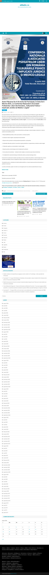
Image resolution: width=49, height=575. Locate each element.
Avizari (4, 225)
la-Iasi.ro (8, 561)
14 (29, 529)
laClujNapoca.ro (17, 553)
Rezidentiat (5, 249)
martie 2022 (5, 429)
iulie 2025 (5, 334)
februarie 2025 (6, 346)
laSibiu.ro (4, 567)
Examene (5, 237)
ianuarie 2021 (6, 462)
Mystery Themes (14, 573)
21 (29, 531)
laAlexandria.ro (15, 563)
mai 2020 (5, 481)
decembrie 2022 (6, 407)
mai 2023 (5, 396)
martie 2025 (5, 343)
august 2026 (5, 303)
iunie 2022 (5, 422)
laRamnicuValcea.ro (6, 558)
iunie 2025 (5, 336)
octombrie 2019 (6, 498)
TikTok (18, 187)
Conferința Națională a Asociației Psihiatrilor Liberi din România (18, 190)
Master (4, 247)
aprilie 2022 (5, 427)
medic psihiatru (35, 190)
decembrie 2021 (6, 436)
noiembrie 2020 (6, 467)
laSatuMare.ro (19, 566)
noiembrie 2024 (6, 353)
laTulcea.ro (17, 569)
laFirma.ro (34, 548)
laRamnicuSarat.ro (16, 556)
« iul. (3, 539)
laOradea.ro (4, 556)
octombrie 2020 (6, 469)
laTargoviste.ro (19, 567)
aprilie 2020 (5, 484)
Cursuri (4, 232)
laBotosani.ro (4, 566)
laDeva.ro (20, 554)
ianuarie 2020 (6, 491)
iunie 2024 (5, 365)
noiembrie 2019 (6, 495)
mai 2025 (5, 339)
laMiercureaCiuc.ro (36, 554)
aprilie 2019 (5, 512)
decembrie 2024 (6, 350)
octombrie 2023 (6, 384)
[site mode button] (43, 33)
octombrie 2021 (6, 441)
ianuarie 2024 (6, 377)
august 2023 (5, 389)
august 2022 (5, 417)
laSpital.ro (13, 548)
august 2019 (5, 503)
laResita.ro (14, 566)
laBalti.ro (22, 549)
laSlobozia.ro (13, 567)
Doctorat (5, 235)
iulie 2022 (5, 419)
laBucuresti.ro (10, 553)
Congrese (4, 110)
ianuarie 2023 (6, 405)
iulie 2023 (5, 391)
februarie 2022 (6, 431)
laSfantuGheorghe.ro (15, 561)
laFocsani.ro (24, 554)
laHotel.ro (18, 548)
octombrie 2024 (6, 355)
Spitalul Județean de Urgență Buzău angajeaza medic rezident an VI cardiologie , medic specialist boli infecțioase (23, 274)
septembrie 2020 (6, 472)
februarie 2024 (6, 374)
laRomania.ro (4, 553)
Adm (13, 112)
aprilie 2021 (5, 455)
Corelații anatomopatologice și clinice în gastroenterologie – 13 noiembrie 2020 (24, 213)
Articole (5, 223)
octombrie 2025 (6, 327)
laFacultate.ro (39, 548)
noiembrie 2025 (6, 324)
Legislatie (5, 244)
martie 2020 (5, 486)
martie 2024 (5, 372)
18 (9, 531)
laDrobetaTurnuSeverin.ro (16, 558)
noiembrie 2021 (6, 438)
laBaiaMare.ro (14, 564)
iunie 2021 (5, 450)
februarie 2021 (6, 460)
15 (35, 529)
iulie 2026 (5, 305)
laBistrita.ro (19, 564)
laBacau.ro (8, 564)
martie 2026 (5, 315)
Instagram (10, 187)
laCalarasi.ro (15, 554)
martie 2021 (5, 457)
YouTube (15, 187)
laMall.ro (26, 548)
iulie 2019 (5, 505)
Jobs (4, 242)
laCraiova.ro (29, 553)
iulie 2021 (5, 448)
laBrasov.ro (4, 561)
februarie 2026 (6, 317)
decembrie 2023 (6, 379)
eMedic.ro (24, 5)
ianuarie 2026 (6, 320)
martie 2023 (5, 400)
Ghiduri (4, 240)
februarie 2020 (6, 488)
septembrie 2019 (6, 500)
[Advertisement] (24, 22)
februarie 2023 (6, 403)
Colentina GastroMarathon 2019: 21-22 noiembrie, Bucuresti (9, 202)
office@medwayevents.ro (7, 182)
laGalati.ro (35, 553)
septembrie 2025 (6, 329)
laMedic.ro (9, 548)
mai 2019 (5, 510)
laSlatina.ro (8, 567)
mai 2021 (5, 453)
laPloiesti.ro (39, 553)
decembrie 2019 (6, 493)
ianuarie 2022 (6, 434)
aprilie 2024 (5, 369)
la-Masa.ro (22, 548)
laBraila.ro (10, 566)
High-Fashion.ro (34, 549)
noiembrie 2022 (6, 410)
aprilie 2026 (5, 312)
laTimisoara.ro (5, 554)
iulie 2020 (5, 476)
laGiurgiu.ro (30, 554)
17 (3, 531)
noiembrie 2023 (6, 381)
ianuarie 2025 (6, 348)
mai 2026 (5, 310)
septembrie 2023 (6, 386)
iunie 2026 (5, 308)
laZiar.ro (30, 548)
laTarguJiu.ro (5, 569)
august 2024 (5, 360)
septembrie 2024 (6, 358)
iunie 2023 (5, 393)
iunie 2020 (5, 479)
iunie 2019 (5, 507)
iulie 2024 (5, 362)
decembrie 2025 (6, 322)
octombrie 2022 (6, 412)
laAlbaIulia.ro (9, 563)
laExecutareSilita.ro (10, 549)
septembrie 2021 (6, 443)
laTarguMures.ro (11, 569)
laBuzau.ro (10, 554)
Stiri (4, 251)
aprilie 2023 (5, 398)
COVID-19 (5, 230)
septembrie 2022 (6, 415)
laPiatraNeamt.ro (27, 549)
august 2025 (5, 331)
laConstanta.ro (24, 553)
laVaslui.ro (4, 563)
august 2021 (5, 446)
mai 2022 (5, 424)
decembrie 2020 (6, 465)
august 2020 (5, 474)
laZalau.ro (22, 569)
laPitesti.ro (9, 556)
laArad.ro (4, 564)
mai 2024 (5, 367)
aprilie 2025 (5, 341)
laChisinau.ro (17, 549)
